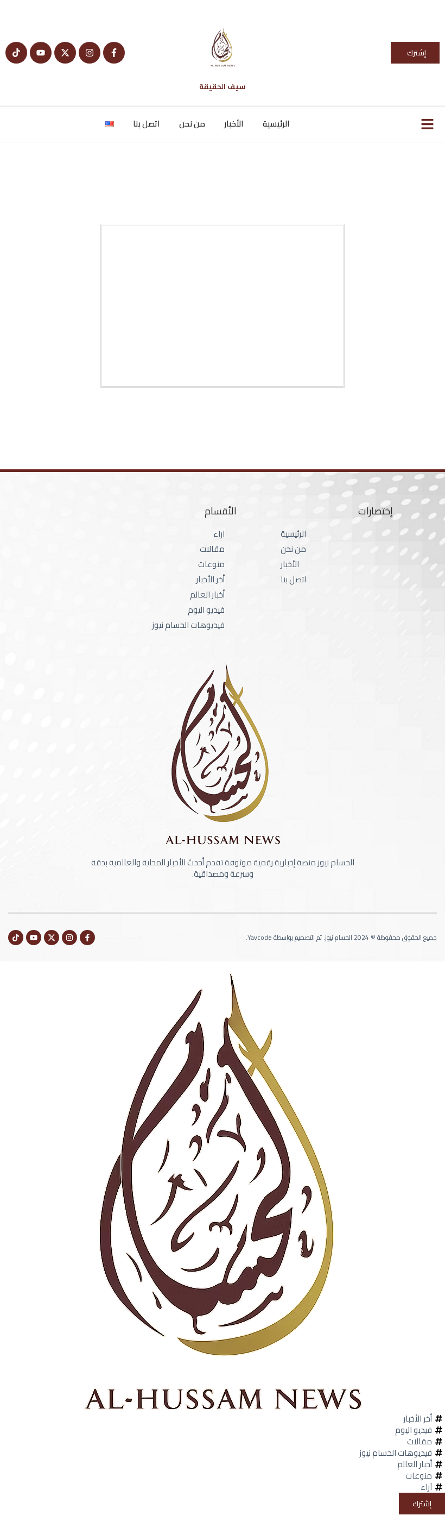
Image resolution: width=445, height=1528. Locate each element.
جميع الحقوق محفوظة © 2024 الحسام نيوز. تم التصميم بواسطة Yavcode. (341, 937)
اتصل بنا (146, 123)
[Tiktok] (16, 53)
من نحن (192, 123)
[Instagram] (89, 53)
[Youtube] (41, 53)
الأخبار (234, 123)
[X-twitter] (65, 53)
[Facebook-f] (114, 53)
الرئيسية (276, 123)
